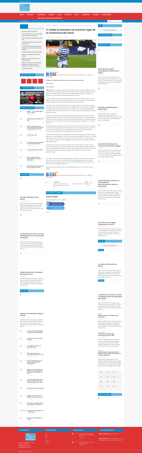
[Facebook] (47, 75)
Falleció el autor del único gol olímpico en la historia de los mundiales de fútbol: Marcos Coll (35, 371)
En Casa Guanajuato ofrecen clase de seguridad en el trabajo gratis (34, 362)
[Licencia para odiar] (23, 138)
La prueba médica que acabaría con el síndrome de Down (35, 143)
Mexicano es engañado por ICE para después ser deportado (35, 403)
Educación (41, 14)
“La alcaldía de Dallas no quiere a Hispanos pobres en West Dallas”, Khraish (86, 435)
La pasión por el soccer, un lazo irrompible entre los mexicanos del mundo (32, 236)
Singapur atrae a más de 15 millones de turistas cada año (35, 396)
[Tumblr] (58, 75)
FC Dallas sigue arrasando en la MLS (35, 119)
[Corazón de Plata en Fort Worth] (32, 194)
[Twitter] (51, 75)
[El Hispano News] (30, 436)
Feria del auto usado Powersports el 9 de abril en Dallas (108, 71)
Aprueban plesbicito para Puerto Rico (107, 108)
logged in (54, 199)
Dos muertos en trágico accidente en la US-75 (107, 223)
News (46, 438)
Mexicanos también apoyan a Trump (35, 418)
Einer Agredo (58, 37)
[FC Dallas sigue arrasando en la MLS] (23, 121)
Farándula (86, 14)
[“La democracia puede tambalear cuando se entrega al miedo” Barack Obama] (116, 378)
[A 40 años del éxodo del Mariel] (23, 152)
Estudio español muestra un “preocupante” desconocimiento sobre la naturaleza (108, 183)
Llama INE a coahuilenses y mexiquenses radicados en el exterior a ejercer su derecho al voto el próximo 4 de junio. (32, 64)
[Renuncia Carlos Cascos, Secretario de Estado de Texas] (23, 356)
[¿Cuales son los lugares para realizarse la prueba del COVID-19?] (103, 383)
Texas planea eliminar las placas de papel (32, 52)
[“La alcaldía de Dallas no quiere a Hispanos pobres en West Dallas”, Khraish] (75, 436)
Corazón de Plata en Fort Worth (29, 31)
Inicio (22, 14)
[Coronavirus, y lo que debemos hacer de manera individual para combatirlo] (103, 378)
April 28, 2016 (51, 37)
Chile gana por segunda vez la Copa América (35, 411)
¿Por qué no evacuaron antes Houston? (35, 339)
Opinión (51, 14)
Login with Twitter (57, 208)
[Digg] (90, 75)
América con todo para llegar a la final (32, 314)
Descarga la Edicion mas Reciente (50, 18)
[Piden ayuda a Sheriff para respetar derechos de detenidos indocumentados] (116, 388)
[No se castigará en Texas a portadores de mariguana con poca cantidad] (116, 383)
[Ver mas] (30, 210)
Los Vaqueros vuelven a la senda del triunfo (34, 346)
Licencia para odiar (32, 135)
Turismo (96, 14)
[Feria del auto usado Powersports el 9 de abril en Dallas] (110, 66)
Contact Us (47, 443)
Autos (76, 14)
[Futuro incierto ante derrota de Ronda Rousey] (110, 378)
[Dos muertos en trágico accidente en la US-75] (110, 220)
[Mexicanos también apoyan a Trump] (23, 421)
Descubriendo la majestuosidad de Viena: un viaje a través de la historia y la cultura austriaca (32, 47)
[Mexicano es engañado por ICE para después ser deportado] (23, 406)
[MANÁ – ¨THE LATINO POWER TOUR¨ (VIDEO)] (23, 114)
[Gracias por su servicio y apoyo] (23, 391)
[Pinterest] (119, 1)
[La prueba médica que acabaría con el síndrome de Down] (23, 145)
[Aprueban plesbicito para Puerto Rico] (110, 105)
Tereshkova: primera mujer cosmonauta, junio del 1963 (106, 334)
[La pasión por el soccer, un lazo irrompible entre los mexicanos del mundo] (32, 231)
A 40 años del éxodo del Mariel (35, 150)
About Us (47, 436)
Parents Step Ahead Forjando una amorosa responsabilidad (35, 331)
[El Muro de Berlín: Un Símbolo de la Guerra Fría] (32, 269)
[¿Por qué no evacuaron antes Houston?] (23, 341)
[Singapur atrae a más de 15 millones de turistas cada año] (23, 398)
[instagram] (122, 1)
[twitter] (117, 1)
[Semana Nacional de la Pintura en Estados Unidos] (110, 373)
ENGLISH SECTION (25, 1)
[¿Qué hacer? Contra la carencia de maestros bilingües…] (75, 445)
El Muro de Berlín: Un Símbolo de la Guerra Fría (31, 273)
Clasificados (106, 14)
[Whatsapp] (49, 76)
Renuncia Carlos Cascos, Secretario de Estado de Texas (35, 354)
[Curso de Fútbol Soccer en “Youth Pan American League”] (110, 141)
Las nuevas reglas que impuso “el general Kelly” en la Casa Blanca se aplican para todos (35, 381)
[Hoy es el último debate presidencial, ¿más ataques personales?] (23, 160)
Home (46, 433)
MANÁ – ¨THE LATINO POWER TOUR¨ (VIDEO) (35, 112)
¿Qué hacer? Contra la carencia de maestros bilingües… (86, 442)
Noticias (30, 14)
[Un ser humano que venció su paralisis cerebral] (103, 388)
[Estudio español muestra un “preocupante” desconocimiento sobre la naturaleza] (110, 178)
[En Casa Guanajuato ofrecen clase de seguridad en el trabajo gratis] (23, 363)
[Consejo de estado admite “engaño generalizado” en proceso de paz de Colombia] (110, 388)
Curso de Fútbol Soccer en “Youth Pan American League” (109, 145)
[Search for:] (114, 21)
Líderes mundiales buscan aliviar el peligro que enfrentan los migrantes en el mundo (35, 128)
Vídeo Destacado (28, 88)
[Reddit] (78, 75)
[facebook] (114, 1)
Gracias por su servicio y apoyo (35, 388)
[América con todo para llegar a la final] (32, 311)
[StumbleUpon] (66, 75)
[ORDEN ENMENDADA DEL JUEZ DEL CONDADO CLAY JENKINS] (116, 373)
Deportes (68, 14)
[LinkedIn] (73, 75)
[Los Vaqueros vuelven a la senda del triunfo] (23, 348)
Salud (59, 14)
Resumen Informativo (27, 68)
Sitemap (47, 440)
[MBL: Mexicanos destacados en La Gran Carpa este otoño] (23, 169)
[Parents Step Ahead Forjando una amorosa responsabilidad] (23, 333)
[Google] (54, 75)
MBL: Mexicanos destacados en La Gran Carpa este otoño (35, 166)
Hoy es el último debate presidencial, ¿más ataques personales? (34, 159)
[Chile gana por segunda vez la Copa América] (23, 410)
